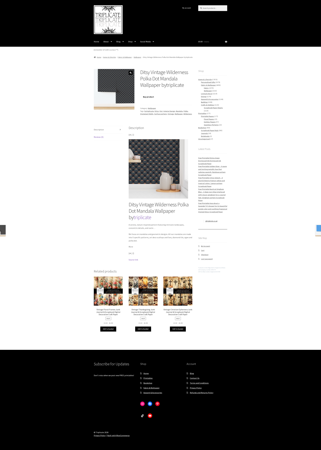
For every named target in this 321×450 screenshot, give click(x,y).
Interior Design (169, 111)
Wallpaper (137, 57)
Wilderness (187, 114)
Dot (161, 111)
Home (96, 41)
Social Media (145, 41)
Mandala (179, 111)
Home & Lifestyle (109, 57)
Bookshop (147, 383)
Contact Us (194, 378)
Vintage (171, 114)
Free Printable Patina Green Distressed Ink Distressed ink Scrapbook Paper (209, 161)
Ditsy (157, 111)
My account (186, 8)
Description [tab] (99, 129)
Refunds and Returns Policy (201, 392)
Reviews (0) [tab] (98, 137)
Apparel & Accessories (152, 392)
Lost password (207, 259)
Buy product (148, 97)
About (106, 41)
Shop (130, 41)
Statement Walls (146, 114)
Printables (148, 378)
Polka (186, 111)
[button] (131, 73)
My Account (205, 246)
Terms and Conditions (199, 383)
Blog (118, 41)
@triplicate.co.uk (211, 221)
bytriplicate (149, 111)
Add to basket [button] (108, 329)
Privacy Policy (196, 388)
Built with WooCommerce (118, 435)
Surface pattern (160, 114)
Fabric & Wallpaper (125, 57)
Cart (202, 250)
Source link (133, 259)
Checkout (204, 255)
